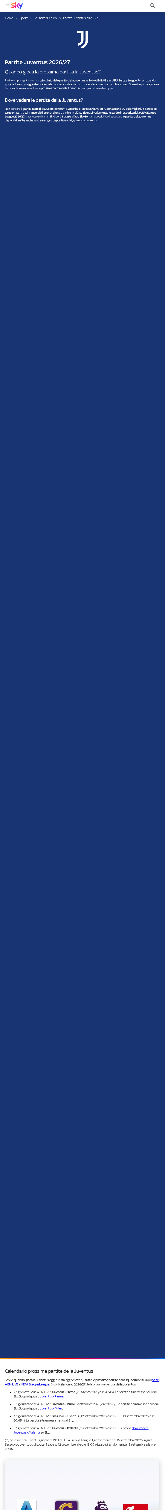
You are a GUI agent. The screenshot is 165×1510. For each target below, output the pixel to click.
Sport (24, 18)
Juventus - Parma (52, 1396)
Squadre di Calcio (45, 18)
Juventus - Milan (51, 1408)
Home (9, 18)
